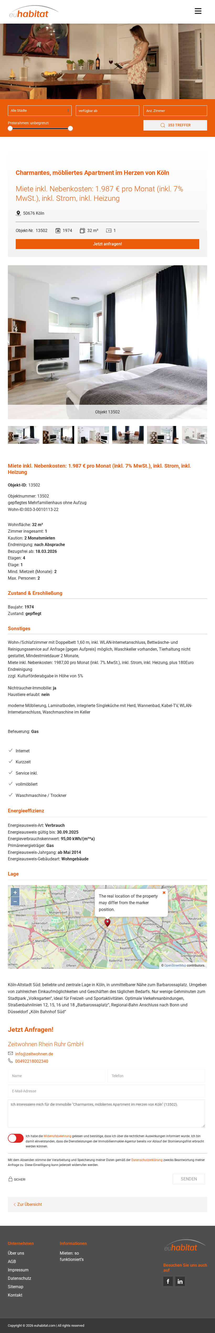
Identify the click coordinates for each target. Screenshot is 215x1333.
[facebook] (168, 1281)
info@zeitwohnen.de (34, 1053)
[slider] (10, 128)
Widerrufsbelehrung (57, 1136)
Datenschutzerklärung (147, 1160)
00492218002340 (31, 1061)
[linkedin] (180, 1281)
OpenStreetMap (175, 965)
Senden (189, 1179)
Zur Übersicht (29, 1204)
